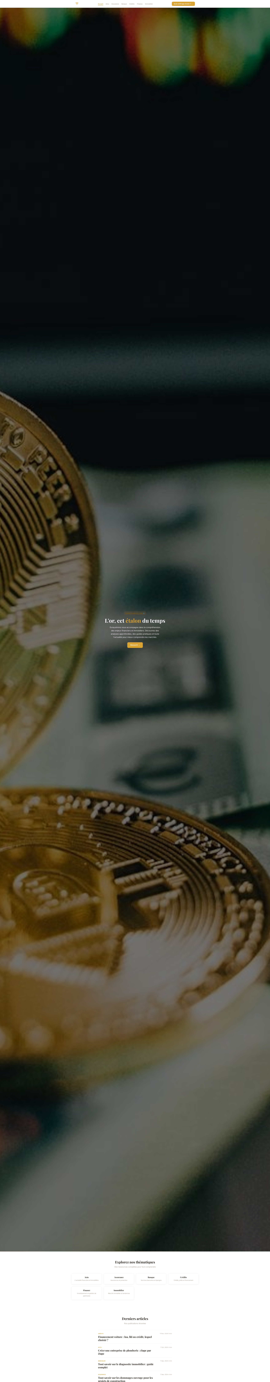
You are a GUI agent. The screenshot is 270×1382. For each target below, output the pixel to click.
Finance (139, 4)
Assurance (115, 4)
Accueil (100, 4)
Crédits (131, 4)
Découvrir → (135, 645)
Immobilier (149, 4)
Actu (107, 4)
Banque (124, 4)
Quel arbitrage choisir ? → (183, 4)
